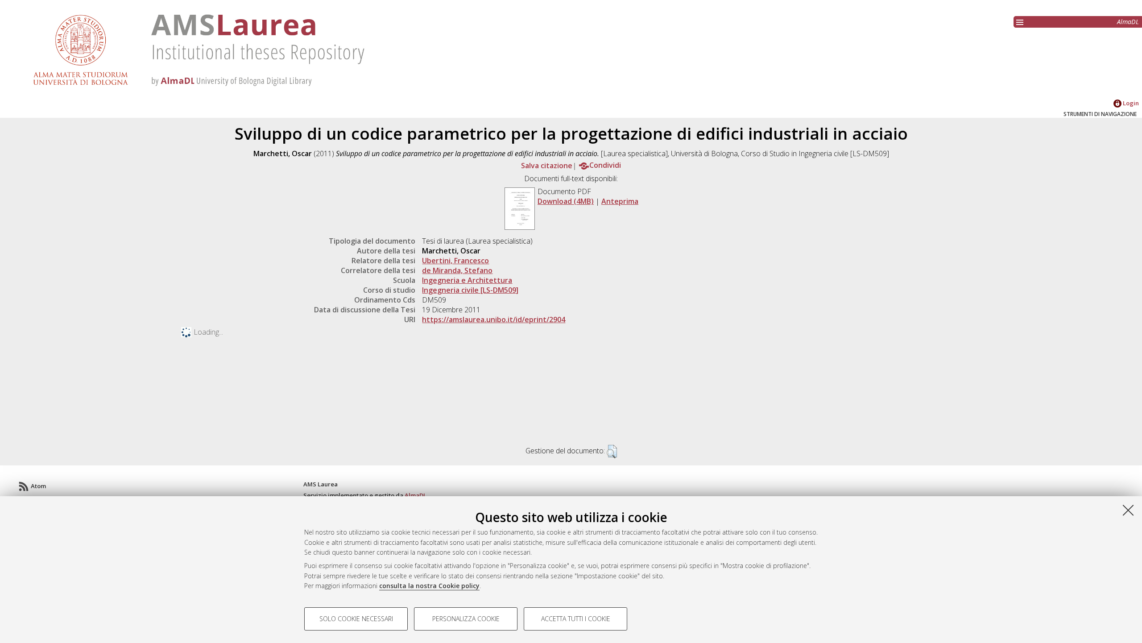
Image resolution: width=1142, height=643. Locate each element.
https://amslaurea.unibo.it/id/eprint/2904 (493, 319)
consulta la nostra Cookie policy (429, 585)
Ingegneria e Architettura (467, 280)
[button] (612, 451)
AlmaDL (1128, 21)
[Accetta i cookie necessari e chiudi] (1128, 510)
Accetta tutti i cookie (575, 618)
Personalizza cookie (466, 618)
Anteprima (619, 201)
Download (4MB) (566, 201)
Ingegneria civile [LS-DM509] (470, 290)
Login (1130, 103)
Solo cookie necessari (356, 618)
